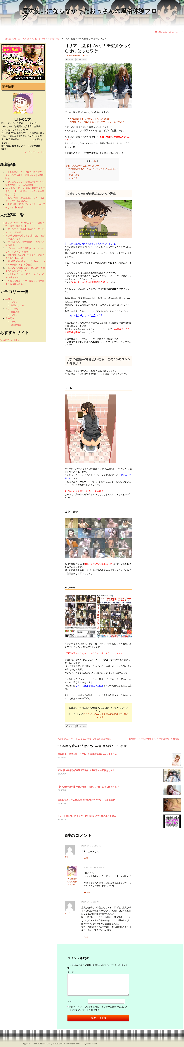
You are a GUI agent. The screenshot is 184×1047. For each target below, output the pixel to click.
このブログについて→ (34, 152)
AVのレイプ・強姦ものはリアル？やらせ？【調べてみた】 (98, 122)
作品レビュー (17, 305)
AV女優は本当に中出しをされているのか (90, 119)
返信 (86, 858)
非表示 (94, 161)
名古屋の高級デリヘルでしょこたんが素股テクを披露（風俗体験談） (85, 739)
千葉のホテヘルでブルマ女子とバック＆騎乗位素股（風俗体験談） (155, 739)
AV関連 (9, 299)
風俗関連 (9, 318)
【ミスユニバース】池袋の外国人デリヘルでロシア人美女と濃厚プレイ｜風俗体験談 (24, 175)
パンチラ (73, 178)
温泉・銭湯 (74, 175)
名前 (69, 1001)
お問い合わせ (163, 32)
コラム (88, 55)
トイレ (72, 172)
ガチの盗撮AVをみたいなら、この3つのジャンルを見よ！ (92, 169)
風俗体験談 (16, 325)
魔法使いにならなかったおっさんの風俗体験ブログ (59, 1043)
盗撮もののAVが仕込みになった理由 (82, 166)
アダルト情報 (11, 309)
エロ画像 (15, 312)
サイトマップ (177, 32)
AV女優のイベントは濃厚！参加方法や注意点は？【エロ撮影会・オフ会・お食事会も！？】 (25, 191)
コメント (71, 972)
